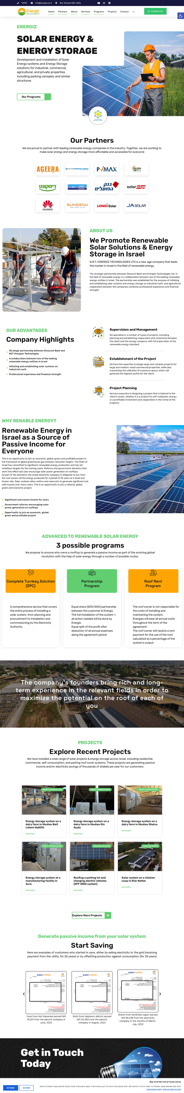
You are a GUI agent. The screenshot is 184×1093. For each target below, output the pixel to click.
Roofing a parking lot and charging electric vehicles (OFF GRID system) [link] (90, 880)
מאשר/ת (11, 1088)
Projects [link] (112, 11)
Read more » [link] (30, 834)
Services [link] (85, 11)
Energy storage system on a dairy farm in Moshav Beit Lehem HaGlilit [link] (43, 824)
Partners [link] (62, 11)
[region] (92, 1085)
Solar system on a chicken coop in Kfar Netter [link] (138, 879)
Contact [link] (124, 11)
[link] (180, 15)
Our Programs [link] (31, 96)
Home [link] (51, 11)
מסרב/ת (26, 1088)
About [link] (74, 11)
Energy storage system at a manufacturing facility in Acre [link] (43, 880)
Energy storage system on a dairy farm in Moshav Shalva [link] (139, 823)
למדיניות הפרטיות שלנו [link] (172, 1089)
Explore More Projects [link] (87, 915)
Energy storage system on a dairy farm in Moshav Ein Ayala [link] (91, 824)
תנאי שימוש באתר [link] (153, 1089)
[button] (24, 994)
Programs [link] (99, 11)
